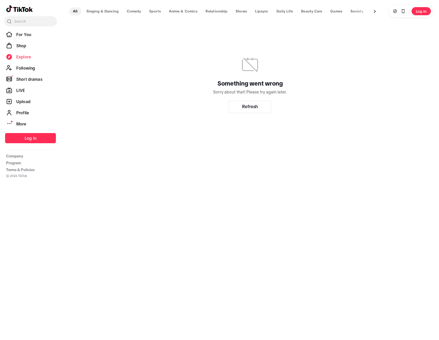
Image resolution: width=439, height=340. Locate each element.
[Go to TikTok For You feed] (19, 8)
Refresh (250, 106)
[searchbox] (30, 21)
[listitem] (30, 34)
